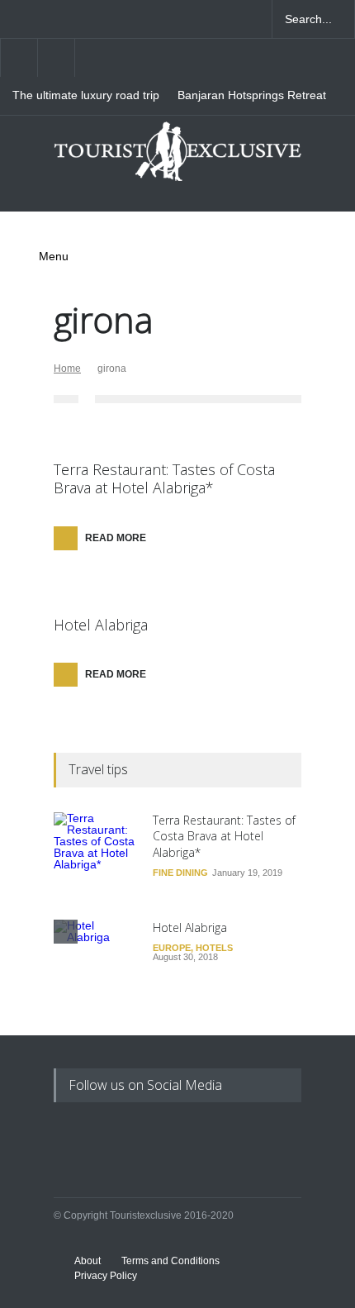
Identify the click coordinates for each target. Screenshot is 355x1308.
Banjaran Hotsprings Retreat (252, 95)
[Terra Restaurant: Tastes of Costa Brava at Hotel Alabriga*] (95, 853)
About (87, 1261)
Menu (54, 256)
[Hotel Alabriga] (95, 961)
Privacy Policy (105, 1276)
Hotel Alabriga (101, 625)
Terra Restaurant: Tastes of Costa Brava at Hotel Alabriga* (164, 478)
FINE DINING (180, 873)
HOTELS (214, 948)
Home (67, 368)
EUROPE (172, 948)
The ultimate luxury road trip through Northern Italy (85, 95)
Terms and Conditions (170, 1261)
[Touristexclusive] (177, 157)
